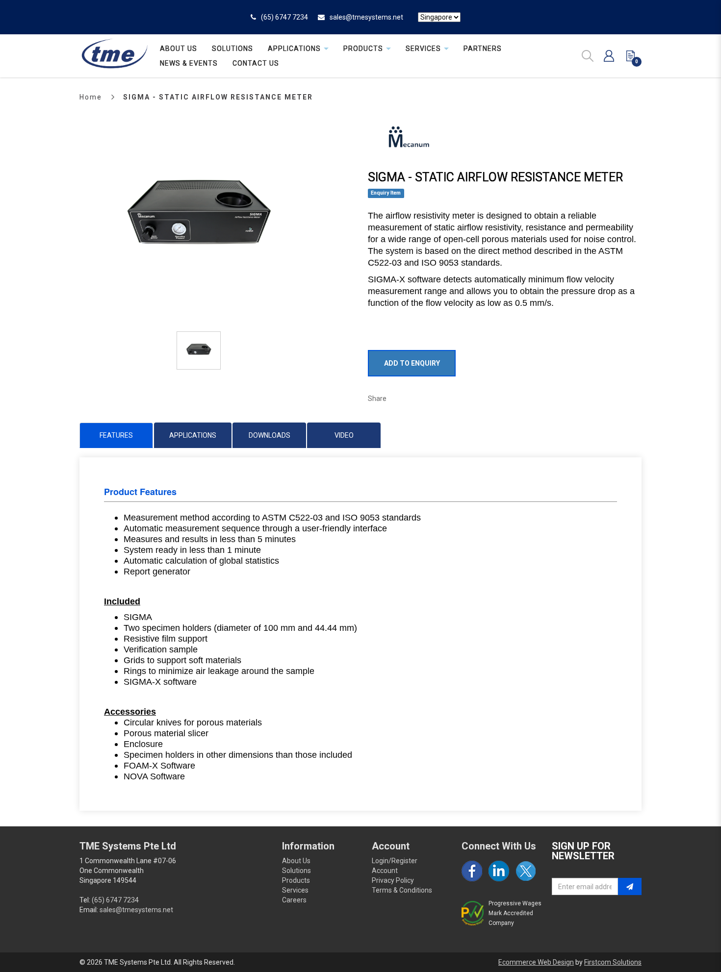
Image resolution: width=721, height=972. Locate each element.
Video (344, 435)
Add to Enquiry (412, 363)
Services (295, 890)
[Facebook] (472, 871)
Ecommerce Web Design (536, 962)
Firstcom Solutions (613, 962)
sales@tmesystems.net (366, 17)
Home (90, 97)
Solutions (296, 870)
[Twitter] (525, 871)
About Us (296, 861)
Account (385, 870)
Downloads (269, 435)
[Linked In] (499, 871)
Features (116, 435)
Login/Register (394, 861)
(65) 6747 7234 (284, 17)
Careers (294, 900)
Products (296, 880)
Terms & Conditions (402, 890)
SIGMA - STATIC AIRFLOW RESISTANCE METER (218, 97)
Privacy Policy (393, 880)
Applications (192, 435)
